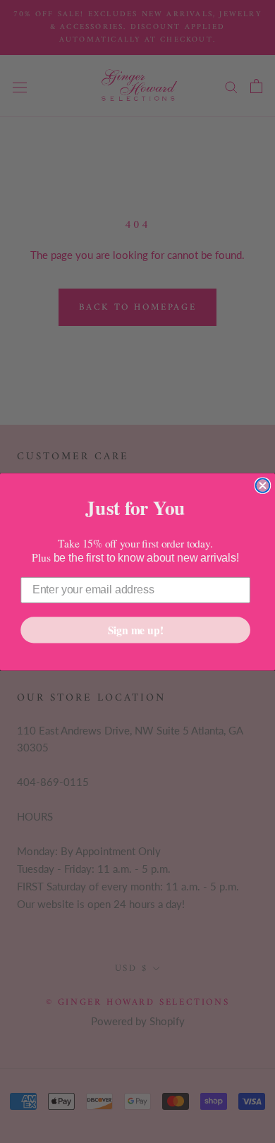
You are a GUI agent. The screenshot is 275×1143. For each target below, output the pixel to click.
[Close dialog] (263, 485)
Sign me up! (136, 629)
